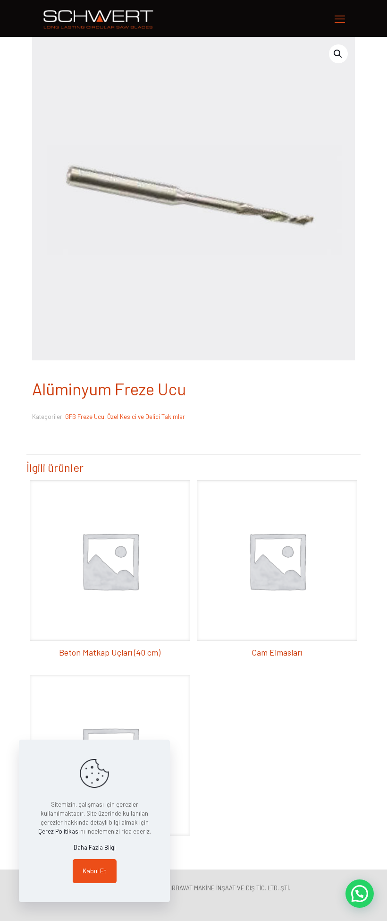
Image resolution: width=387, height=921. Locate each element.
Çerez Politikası (59, 831)
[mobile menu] (340, 18)
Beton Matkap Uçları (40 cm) (109, 652)
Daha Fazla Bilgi (95, 847)
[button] (338, 53)
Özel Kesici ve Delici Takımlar (146, 416)
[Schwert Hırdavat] (98, 18)
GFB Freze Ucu (84, 416)
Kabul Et (95, 871)
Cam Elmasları (277, 652)
